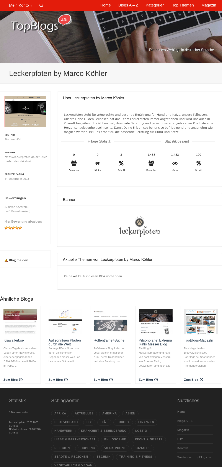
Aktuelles (84, 413)
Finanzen (146, 422)
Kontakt (182, 448)
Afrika (60, 413)
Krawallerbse (13, 340)
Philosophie (115, 439)
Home (181, 411)
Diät (104, 422)
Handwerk (63, 430)
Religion (62, 448)
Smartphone (115, 448)
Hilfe (180, 439)
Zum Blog (10, 379)
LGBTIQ (141, 430)
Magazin (183, 430)
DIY (89, 422)
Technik (104, 456)
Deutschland (66, 422)
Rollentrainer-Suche (109, 340)
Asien (130, 413)
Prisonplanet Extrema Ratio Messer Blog (155, 342)
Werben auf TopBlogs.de (194, 457)
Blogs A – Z (185, 420)
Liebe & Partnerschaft (75, 439)
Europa (123, 422)
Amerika (109, 413)
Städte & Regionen (71, 456)
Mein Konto (19, 5)
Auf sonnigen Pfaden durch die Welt (65, 342)
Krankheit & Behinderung (104, 430)
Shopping (86, 448)
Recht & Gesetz (149, 439)
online (18, 412)
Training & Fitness (135, 456)
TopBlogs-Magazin (198, 340)
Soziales (143, 448)
